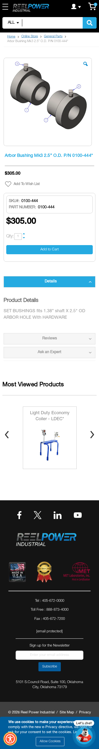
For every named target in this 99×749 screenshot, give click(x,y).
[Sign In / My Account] (76, 6)
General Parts (53, 36)
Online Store (29, 36)
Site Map (67, 712)
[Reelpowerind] (31, 8)
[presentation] (7, 434)
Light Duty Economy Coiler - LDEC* (50, 416)
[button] (86, 67)
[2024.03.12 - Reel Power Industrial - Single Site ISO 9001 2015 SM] (44, 573)
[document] (50, 733)
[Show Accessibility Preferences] (10, 739)
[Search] (90, 23)
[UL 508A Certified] (76, 573)
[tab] (49, 281)
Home (11, 36)
